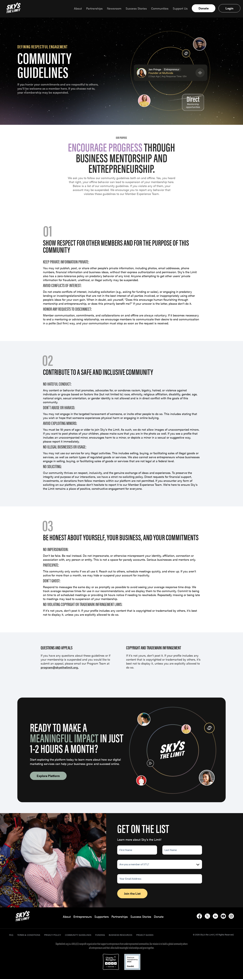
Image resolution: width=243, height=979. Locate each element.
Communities (159, 8)
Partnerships (94, 8)
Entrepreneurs (82, 916)
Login (229, 8)
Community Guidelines (78, 934)
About (78, 8)
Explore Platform (48, 776)
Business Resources (120, 934)
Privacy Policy (52, 934)
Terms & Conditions (28, 934)
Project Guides (144, 934)
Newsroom (114, 8)
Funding (100, 934)
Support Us (180, 8)
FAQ (11, 934)
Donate (204, 8)
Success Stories (136, 8)
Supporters (101, 916)
